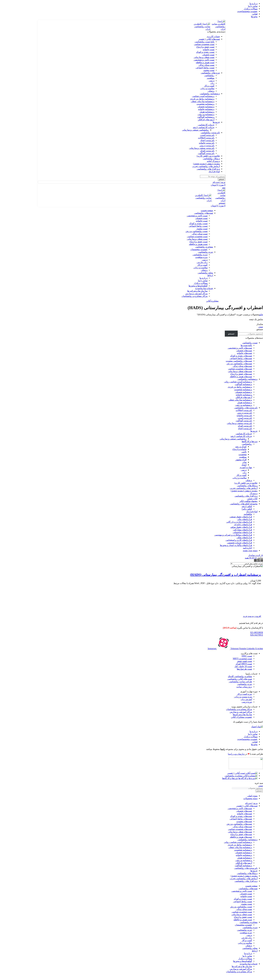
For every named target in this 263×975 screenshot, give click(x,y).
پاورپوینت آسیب (207, 135)
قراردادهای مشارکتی (242, 530)
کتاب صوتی (252, 498)
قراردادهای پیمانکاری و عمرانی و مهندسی (233, 535)
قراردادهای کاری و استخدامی (239, 540)
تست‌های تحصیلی (244, 350)
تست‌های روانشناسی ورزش (239, 363)
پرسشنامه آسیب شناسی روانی (238, 381)
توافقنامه (248, 514)
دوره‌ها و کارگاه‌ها (250, 441)
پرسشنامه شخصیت (205, 104)
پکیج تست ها (246, 345)
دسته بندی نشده (250, 550)
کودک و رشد (241, 446)
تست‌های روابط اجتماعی (241, 358)
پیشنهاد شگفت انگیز (248, 501)
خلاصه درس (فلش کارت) (246, 483)
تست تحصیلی (208, 54)
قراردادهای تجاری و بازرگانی (239, 522)
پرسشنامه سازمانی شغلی (202, 101)
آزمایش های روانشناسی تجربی (244, 488)
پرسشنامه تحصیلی (206, 106)
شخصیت (243, 454)
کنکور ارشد (247, 506)
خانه (261, 314)
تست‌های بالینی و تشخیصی (240, 348)
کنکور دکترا (247, 509)
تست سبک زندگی (206, 65)
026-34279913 (256, 635)
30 (249, 558)
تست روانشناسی (250, 343)
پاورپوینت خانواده (206, 143)
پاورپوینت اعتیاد (207, 140)
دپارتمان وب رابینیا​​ (236, 754)
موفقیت (210, 78)
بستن (260, 327)
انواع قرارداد (252, 511)
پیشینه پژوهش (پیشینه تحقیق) (244, 491)
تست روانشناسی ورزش (197, 231)
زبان (212, 83)
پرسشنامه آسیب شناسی (203, 96)
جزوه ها (254, 431)
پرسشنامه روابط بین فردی (202, 99)
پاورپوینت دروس (206, 145)
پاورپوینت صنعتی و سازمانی (201, 148)
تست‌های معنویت (244, 821)
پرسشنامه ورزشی (206, 114)
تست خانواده (208, 49)
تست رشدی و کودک (205, 52)
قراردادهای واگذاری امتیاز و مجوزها (236, 545)
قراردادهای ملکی (244, 537)
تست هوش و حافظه (205, 62)
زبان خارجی (202, 262)
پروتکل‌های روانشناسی (247, 485)
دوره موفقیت (201, 257)
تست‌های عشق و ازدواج (241, 374)
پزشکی (211, 91)
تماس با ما (203, 280)
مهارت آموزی (246, 467)
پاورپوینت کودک (207, 151)
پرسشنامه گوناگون (205, 117)
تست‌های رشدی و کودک (241, 356)
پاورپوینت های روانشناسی (246, 407)
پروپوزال (254, 493)
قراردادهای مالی (244, 519)
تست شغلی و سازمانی (204, 57)
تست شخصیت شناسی (204, 44)
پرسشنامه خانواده (206, 109)
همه (246, 558)
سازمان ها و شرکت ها (197, 291)
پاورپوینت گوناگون (206, 153)
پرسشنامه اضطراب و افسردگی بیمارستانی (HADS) (225, 574)
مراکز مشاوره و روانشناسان (195, 296)
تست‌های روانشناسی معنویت (239, 361)
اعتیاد (244, 465)
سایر (244, 462)
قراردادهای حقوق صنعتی (241, 517)
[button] (252, 616)
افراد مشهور (241, 459)
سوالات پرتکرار (201, 283)
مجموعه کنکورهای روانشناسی (244, 504)
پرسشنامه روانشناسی (248, 379)
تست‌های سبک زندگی (242, 366)
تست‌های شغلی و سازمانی (240, 371)
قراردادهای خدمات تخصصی (239, 542)
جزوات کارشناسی (206, 125)
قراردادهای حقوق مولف (241, 527)
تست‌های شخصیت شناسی (240, 369)
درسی (211, 80)
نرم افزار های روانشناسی (246, 496)
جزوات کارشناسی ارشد (203, 127)
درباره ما (204, 278)
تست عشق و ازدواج (205, 47)
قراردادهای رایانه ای (243, 524)
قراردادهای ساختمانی (242, 532)
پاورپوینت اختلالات (206, 138)
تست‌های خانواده (244, 353)
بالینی (244, 452)
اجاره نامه (247, 548)
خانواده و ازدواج (239, 449)
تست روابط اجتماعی (205, 67)
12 (255, 558)
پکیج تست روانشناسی (204, 41)
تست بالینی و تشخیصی (204, 60)
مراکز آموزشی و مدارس (196, 293)
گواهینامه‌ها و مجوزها (198, 286)
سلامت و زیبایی (207, 88)
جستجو (260, 329)
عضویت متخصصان (199, 249)
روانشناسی (209, 75)
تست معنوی (208, 70)
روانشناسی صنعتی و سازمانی (195, 130)
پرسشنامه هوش (207, 112)
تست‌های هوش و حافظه (241, 376)
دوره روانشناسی (200, 254)
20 (252, 558)
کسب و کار (209, 86)
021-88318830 (256, 632)
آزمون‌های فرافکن (206, 119)
